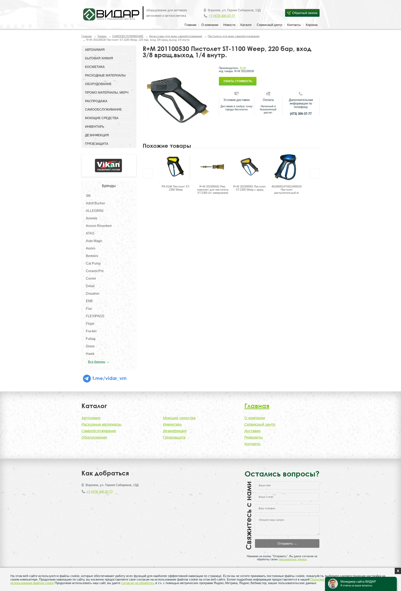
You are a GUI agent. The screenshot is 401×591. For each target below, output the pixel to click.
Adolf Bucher (95, 203)
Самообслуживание (98, 431)
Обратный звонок (304, 13)
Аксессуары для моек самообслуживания (175, 36)
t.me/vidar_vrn (109, 378)
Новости (229, 25)
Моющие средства (179, 418)
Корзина (311, 25)
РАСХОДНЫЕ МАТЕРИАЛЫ (105, 75)
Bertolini (92, 256)
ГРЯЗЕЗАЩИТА (96, 143)
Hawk (90, 353)
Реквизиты (253, 437)
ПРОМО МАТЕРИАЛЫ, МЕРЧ (106, 92)
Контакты (294, 25)
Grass (90, 346)
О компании (209, 25)
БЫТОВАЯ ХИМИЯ (99, 58)
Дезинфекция (175, 431)
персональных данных (293, 559)
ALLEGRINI (94, 211)
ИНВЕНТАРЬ (94, 126)
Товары (102, 36)
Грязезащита (174, 437)
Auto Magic (94, 241)
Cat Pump (93, 263)
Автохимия (90, 418)
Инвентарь (172, 424)
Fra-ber (91, 331)
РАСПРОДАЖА (96, 101)
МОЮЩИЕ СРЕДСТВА (101, 118)
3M (88, 195)
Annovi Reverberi (99, 226)
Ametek (91, 218)
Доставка (252, 431)
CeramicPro (95, 271)
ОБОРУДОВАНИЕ (98, 84)
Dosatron (92, 293)
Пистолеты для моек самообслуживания (233, 36)
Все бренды (96, 361)
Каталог (246, 25)
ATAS (90, 233)
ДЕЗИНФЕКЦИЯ (97, 135)
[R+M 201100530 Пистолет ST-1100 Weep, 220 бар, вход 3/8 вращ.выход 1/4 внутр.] (178, 100)
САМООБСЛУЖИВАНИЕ (127, 36)
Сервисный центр (269, 25)
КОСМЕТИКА (95, 67)
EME (89, 301)
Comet (91, 278)
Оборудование (94, 437)
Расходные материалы (101, 424)
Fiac (89, 308)
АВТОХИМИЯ (95, 49)
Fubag (90, 338)
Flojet (90, 323)
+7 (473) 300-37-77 (222, 16)
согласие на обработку (137, 583)
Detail (90, 286)
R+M (243, 68)
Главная (190, 25)
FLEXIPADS (95, 316)
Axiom (90, 248)
